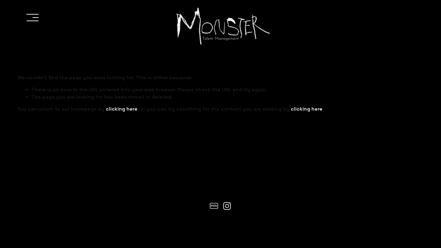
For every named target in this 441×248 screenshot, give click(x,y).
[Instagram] (227, 206)
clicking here (121, 109)
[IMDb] (214, 206)
